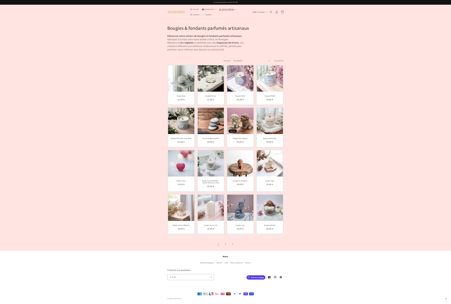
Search (219, 262)
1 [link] (218, 243)
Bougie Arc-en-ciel (210, 225)
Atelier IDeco (177, 298)
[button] (209, 9)
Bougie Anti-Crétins (269, 138)
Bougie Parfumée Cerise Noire (181, 138)
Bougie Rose (181, 96)
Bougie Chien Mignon (240, 138)
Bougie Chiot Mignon (240, 181)
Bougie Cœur (181, 181)
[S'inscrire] (211, 277)
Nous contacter (236, 262)
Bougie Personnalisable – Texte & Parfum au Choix (210, 182)
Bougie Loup (240, 225)
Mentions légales (207, 262)
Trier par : (227, 60)
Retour (248, 262)
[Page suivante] (232, 244)
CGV (226, 262)
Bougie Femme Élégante (181, 225)
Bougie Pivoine (211, 96)
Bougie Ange (269, 181)
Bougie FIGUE (240, 96)
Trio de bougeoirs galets (210, 138)
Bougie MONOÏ (270, 96)
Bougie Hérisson (269, 225)
